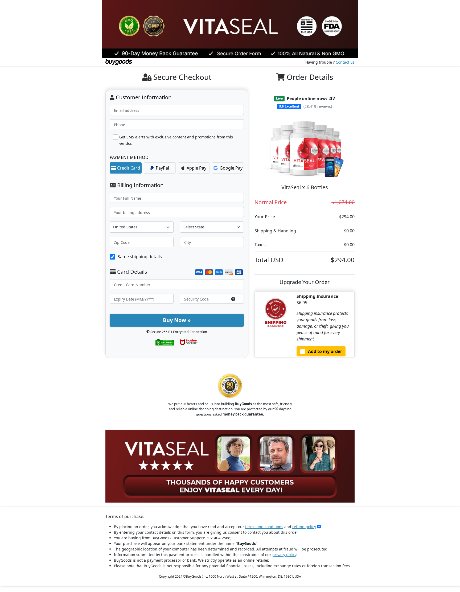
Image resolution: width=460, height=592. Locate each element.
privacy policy (284, 554)
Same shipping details (140, 257)
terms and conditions (264, 526)
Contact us (345, 62)
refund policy (304, 526)
